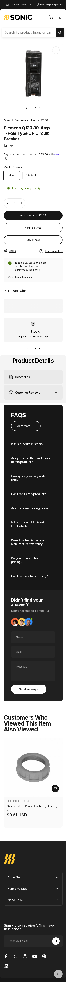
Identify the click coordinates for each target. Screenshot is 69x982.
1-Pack (11, 175)
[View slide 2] (31, 348)
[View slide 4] (40, 348)
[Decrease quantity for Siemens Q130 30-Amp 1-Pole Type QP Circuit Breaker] (8, 203)
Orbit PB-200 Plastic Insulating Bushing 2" (32, 808)
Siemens (20, 120)
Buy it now (33, 239)
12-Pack (31, 175)
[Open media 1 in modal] (56, 50)
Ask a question (54, 251)
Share (12, 250)
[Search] (60, 32)
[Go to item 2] (31, 108)
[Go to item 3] (35, 108)
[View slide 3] (35, 348)
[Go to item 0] (26, 108)
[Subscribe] (56, 941)
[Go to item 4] (40, 108)
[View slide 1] (26, 348)
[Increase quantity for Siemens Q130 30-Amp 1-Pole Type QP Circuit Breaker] (21, 203)
